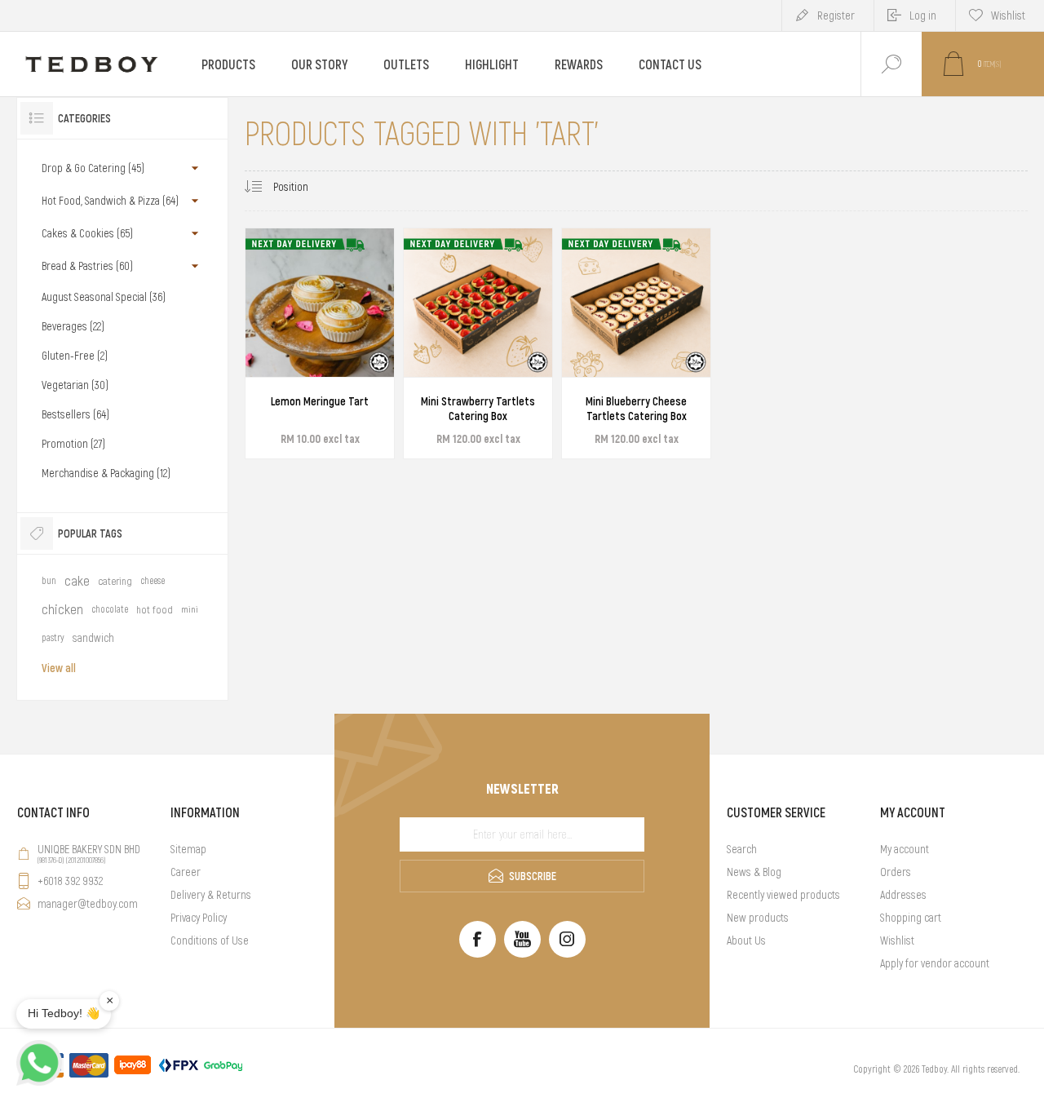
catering (115, 581)
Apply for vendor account (934, 963)
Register (836, 15)
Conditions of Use (209, 940)
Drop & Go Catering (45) (93, 168)
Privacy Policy (198, 917)
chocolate (109, 609)
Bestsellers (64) (75, 414)
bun (49, 580)
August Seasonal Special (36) (104, 296)
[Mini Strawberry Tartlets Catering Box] (478, 343)
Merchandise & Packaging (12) (106, 473)
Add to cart (301, 401)
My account (904, 849)
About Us (746, 940)
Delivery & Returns (210, 894)
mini (189, 609)
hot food (154, 610)
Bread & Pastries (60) (87, 265)
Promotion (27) (73, 443)
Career (185, 872)
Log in (922, 15)
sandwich (93, 637)
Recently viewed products (783, 894)
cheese (152, 580)
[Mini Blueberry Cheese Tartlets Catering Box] (636, 343)
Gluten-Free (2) (75, 355)
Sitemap (188, 849)
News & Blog (754, 872)
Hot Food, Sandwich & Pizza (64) (110, 200)
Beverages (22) (73, 326)
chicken (62, 609)
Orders (895, 872)
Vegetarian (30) (75, 385)
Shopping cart (910, 917)
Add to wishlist (338, 401)
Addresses (903, 894)
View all (59, 668)
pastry (53, 638)
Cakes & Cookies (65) (87, 233)
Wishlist (897, 940)
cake (77, 581)
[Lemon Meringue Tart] (320, 343)
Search (742, 849)
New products (758, 917)
